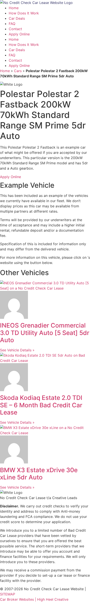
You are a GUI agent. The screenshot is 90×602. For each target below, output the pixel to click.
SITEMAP (7, 594)
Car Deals (17, 18)
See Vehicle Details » (17, 350)
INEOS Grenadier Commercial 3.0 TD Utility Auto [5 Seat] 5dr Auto (44, 333)
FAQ (12, 23)
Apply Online (19, 34)
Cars (18, 71)
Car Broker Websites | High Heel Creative (34, 599)
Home (14, 8)
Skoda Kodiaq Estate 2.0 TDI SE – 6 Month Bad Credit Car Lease (41, 405)
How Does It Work (24, 13)
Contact (15, 29)
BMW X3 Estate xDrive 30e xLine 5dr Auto (39, 473)
